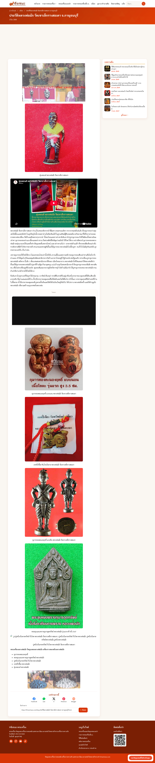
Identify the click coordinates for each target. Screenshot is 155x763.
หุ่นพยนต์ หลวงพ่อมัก (21, 667)
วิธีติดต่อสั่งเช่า (83, 738)
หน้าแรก (37, 4)
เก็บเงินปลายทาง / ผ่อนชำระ (87, 748)
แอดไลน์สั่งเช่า (118, 731)
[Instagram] (16, 741)
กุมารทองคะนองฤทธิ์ (21, 654)
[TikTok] (25, 741)
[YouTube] (20, 741)
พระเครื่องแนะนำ (65, 4)
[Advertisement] (77, 40)
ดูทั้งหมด (124, 115)
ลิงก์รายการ (23, 705)
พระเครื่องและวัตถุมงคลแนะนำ (88, 731)
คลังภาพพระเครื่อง (84, 741)
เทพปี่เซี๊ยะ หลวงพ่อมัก (22, 664)
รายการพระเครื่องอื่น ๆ (81, 4)
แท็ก (123, 4)
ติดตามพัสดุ (115, 4)
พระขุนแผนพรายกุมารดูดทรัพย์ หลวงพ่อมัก (29, 657)
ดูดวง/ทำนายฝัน (103, 4)
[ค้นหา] (143, 3)
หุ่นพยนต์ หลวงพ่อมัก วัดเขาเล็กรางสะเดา (54, 175)
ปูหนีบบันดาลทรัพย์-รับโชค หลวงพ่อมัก (27, 661)
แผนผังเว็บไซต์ (83, 745)
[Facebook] (11, 741)
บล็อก (93, 4)
